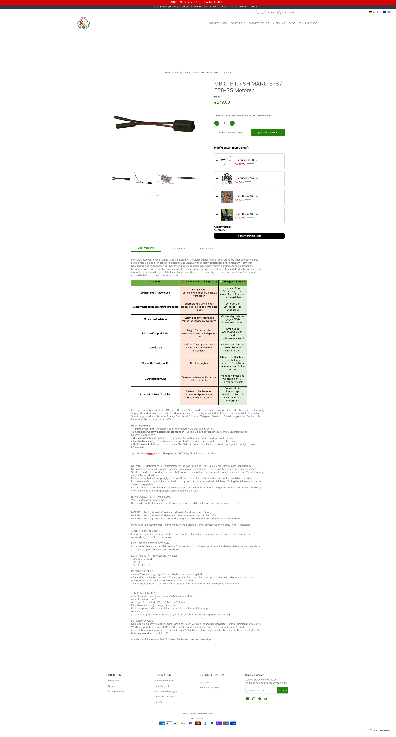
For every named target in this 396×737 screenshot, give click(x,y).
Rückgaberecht (161, 686)
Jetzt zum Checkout (268, 132)
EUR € (291, 12)
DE (285, 12)
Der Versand (238, 115)
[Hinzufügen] (232, 123)
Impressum (113, 680)
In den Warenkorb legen (249, 235)
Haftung (158, 701)
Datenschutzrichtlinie (164, 696)
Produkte (177, 72)
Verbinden (282, 690)
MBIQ (217, 96)
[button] (268, 12)
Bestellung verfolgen (210, 687)
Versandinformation (163, 680)
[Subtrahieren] (216, 123)
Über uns (112, 686)
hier (150, 453)
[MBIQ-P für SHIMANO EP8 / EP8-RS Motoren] (120, 178)
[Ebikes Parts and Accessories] (83, 23)
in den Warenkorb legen (231, 132)
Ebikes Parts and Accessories (194, 714)
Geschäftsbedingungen (165, 691)
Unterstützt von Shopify (198, 718)
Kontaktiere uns (116, 691)
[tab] (146, 248)
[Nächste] (157, 194)
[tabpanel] (198, 451)
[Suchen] (257, 12)
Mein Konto (205, 682)
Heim (167, 72)
